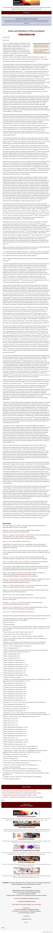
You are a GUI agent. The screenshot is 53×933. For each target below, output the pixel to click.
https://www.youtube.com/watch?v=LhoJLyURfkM (15, 527)
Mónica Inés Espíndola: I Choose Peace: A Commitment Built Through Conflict (21, 793)
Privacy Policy (26, 908)
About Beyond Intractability (26, 816)
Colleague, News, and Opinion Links (26, 874)
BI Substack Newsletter (26, 839)
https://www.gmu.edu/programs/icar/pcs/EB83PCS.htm (16, 532)
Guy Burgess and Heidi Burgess (20, 911)
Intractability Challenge (26, 827)
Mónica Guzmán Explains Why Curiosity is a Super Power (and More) (19, 791)
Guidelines (16, 898)
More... (3, 800)
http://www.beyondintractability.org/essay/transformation (16, 582)
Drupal (29, 919)
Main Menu (26, 12)
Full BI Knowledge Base (26, 862)
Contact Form (26, 916)
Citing (18, 901)
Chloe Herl (7, 37)
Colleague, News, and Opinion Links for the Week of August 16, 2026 (19, 795)
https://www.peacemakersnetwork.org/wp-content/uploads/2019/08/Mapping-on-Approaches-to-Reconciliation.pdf (20, 575)
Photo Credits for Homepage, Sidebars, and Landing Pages (26, 904)
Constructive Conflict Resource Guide (26, 850)
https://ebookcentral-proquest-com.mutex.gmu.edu (27, 563)
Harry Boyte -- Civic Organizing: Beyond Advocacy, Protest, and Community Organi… (23, 797)
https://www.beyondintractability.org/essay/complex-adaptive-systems (19, 569)
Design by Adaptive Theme (47, 931)
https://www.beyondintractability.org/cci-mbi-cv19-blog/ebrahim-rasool (20, 538)
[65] (11, 483)
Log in (2, 927)
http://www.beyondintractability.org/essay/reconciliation (16, 604)
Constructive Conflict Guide (39, 20)
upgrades (18, 20)
